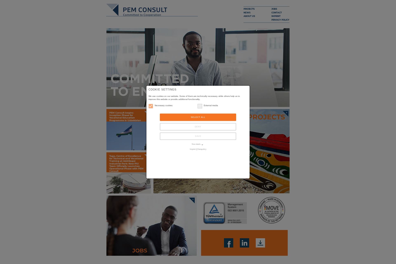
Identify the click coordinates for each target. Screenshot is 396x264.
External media (211, 105)
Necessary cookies (163, 105)
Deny (198, 127)
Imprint (193, 149)
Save (198, 136)
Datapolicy (201, 149)
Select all (198, 117)
